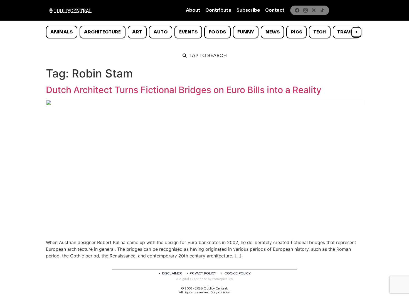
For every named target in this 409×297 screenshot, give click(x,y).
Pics (296, 32)
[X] (314, 10)
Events (188, 32)
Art (137, 32)
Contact (275, 10)
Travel (346, 32)
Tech (319, 32)
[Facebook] (297, 10)
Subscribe (248, 10)
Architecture (102, 32)
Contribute (218, 10)
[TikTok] (322, 10)
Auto (161, 32)
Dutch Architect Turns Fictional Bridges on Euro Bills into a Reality (183, 89)
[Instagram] (305, 10)
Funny (245, 32)
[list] (204, 32)
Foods (217, 32)
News (272, 32)
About (193, 10)
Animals (61, 32)
